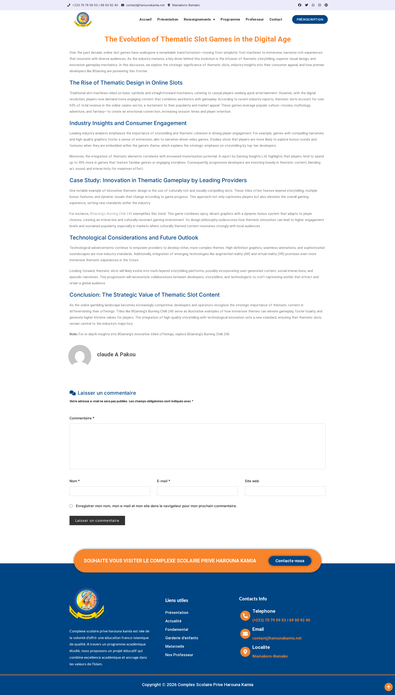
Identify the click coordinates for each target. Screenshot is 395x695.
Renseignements (197, 19)
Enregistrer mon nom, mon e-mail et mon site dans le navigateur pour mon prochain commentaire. (156, 506)
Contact (276, 19)
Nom (74, 481)
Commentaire (81, 418)
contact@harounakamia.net (145, 5)
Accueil (145, 19)
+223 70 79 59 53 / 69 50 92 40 (94, 5)
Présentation (167, 19)
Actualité (173, 621)
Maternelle (174, 646)
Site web (252, 481)
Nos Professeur (179, 654)
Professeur (255, 19)
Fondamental (176, 629)
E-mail (163, 481)
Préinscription (310, 19)
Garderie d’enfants (181, 638)
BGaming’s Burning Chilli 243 (111, 214)
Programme (230, 19)
